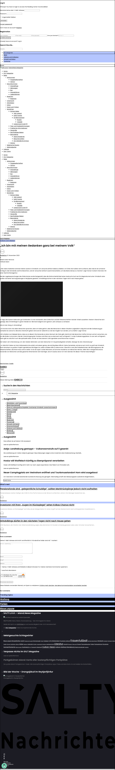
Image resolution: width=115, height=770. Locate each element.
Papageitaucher (85, 644)
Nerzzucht (74, 644)
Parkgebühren (98, 644)
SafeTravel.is (18, 116)
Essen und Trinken (13, 107)
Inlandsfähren (14, 92)
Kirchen (35, 644)
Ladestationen (15, 94)
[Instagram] (4, 754)
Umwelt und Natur (9, 59)
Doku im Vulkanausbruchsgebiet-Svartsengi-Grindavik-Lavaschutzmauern (31, 407)
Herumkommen (12, 84)
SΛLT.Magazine (8, 73)
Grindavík (105, 641)
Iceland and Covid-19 (20, 124)
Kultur (9, 105)
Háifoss (17, 644)
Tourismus (7, 61)
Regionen (10, 97)
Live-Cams (7, 151)
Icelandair (30, 644)
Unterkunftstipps (12, 426)
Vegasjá (19, 122)
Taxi (30, 647)
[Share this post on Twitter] (2, 367)
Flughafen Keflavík (65, 641)
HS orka (8, 644)
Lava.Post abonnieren (9, 570)
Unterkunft (10, 101)
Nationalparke (11, 147)
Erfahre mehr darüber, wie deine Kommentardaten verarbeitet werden (63, 585)
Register (19, 28)
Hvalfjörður (12, 644)
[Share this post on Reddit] (4, 367)
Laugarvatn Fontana (41, 644)
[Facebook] (4, 756)
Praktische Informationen (18, 128)
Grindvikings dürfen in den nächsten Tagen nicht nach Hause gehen (35, 520)
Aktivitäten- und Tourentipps (16, 403)
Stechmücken (19, 647)
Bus (11, 90)
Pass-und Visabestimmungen (20, 126)
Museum (70, 644)
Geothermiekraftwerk (92, 641)
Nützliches (10, 109)
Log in (2, 239)
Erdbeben (46, 641)
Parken (3, 603)
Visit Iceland (18, 113)
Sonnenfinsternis (9, 647)
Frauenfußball (78, 640)
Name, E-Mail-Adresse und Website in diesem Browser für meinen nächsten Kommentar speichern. (35, 567)
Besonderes (14, 135)
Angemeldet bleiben (9, 17)
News (5, 55)
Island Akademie (19, 137)
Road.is (19, 120)
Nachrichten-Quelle (6, 364)
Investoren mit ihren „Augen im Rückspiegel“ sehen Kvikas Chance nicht (37, 504)
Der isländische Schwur (21, 141)
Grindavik (100, 641)
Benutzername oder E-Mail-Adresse (12, 10)
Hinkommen (11, 78)
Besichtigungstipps (13, 405)
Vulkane (6, 149)
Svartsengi (25, 647)
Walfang (10, 431)
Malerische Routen (13, 145)
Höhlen (21, 644)
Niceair (79, 644)
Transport (33, 647)
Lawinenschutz (50, 644)
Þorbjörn (87, 647)
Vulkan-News (48, 647)
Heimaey (110, 641)
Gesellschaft (11, 412)
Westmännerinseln (80, 647)
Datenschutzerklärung (8, 764)
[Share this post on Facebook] (1, 367)
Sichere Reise (14, 111)
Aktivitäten (10, 103)
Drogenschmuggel (29, 641)
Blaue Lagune (7, 608)
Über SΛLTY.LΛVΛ (7, 762)
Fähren (12, 82)
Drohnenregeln (37, 641)
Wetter (12, 143)
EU (49, 641)
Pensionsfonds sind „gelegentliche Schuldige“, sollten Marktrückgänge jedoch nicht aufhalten (48, 488)
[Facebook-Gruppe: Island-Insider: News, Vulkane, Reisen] (4, 758)
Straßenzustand (19, 118)
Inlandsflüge (14, 86)
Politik (9, 418)
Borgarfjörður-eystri (18, 641)
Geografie (13, 130)
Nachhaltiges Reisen (17, 132)
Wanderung (71, 647)
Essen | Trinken (12, 409)
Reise (5, 75)
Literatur (58, 643)
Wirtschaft (10, 433)
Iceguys (25, 644)
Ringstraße (105, 644)
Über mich (6, 761)
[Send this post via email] (6, 367)
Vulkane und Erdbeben (11, 57)
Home (5, 71)
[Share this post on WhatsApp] (20, 380)
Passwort (3, 14)
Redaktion (3, 255)
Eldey (42, 641)
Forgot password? (6, 24)
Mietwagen (14, 88)
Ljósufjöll (65, 644)
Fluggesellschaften (16, 80)
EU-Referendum (55, 641)
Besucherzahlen (19, 139)
